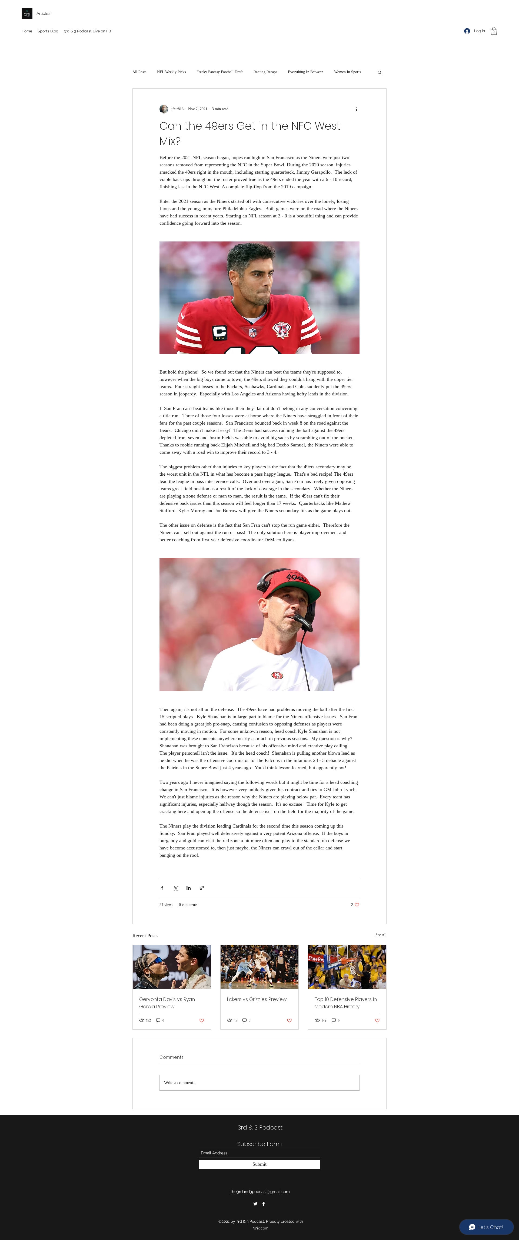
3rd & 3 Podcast (260, 1127)
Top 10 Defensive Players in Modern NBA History (346, 1003)
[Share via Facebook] (162, 887)
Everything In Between (305, 72)
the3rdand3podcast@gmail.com (260, 1191)
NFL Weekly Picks (171, 72)
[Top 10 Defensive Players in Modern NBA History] (347, 967)
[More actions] (356, 109)
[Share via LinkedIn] (188, 887)
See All (381, 935)
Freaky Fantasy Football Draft (220, 72)
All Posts (139, 72)
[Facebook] (263, 1204)
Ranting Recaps (265, 72)
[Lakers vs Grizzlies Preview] (260, 967)
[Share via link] (201, 887)
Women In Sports (347, 72)
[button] (494, 31)
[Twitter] (255, 1204)
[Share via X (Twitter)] (175, 887)
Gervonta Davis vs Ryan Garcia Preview (167, 1003)
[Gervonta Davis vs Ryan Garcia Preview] (172, 967)
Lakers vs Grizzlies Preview (257, 999)
